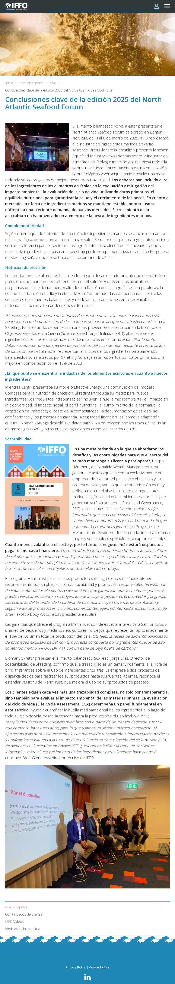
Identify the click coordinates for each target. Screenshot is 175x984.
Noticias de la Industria (22, 928)
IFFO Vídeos (14, 921)
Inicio (9, 83)
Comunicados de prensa (23, 914)
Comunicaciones (31, 83)
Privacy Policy (76, 967)
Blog (52, 83)
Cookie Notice (99, 967)
